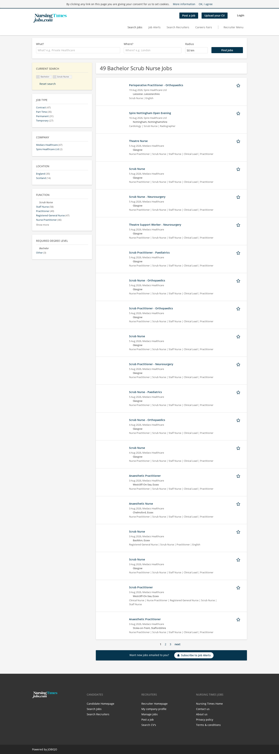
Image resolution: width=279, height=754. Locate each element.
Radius (189, 44)
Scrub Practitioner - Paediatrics (149, 252)
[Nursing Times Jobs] (50, 18)
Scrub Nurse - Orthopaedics (147, 280)
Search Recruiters (178, 27)
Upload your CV (214, 15)
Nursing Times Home (209, 703)
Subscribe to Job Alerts (196, 655)
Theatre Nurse (138, 141)
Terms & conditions (208, 725)
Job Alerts (154, 27)
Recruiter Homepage (154, 703)
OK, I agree (206, 4)
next (177, 644)
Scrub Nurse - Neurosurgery (147, 197)
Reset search (47, 84)
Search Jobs (135, 27)
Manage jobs (149, 714)
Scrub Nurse (137, 169)
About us (201, 714)
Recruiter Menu (234, 27)
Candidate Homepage (100, 703)
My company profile (153, 709)
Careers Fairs (203, 27)
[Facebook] (35, 706)
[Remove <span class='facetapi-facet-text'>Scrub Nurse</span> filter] (54, 77)
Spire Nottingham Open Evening (150, 113)
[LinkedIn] (47, 706)
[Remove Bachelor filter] (37, 248)
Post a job (188, 15)
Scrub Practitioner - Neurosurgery (151, 364)
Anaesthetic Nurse (141, 503)
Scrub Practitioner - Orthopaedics (151, 308)
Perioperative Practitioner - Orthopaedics (156, 85)
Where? (128, 44)
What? (40, 44)
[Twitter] (41, 706)
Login (240, 15)
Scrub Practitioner (141, 587)
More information (184, 4)
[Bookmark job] (239, 85)
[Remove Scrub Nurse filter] (37, 202)
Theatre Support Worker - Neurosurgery (155, 224)
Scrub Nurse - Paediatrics (145, 392)
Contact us (203, 709)
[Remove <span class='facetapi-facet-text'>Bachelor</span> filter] (38, 77)
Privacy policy (204, 719)
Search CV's (148, 725)
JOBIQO (52, 749)
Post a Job (147, 719)
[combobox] (78, 50)
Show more (42, 224)
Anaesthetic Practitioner (145, 475)
